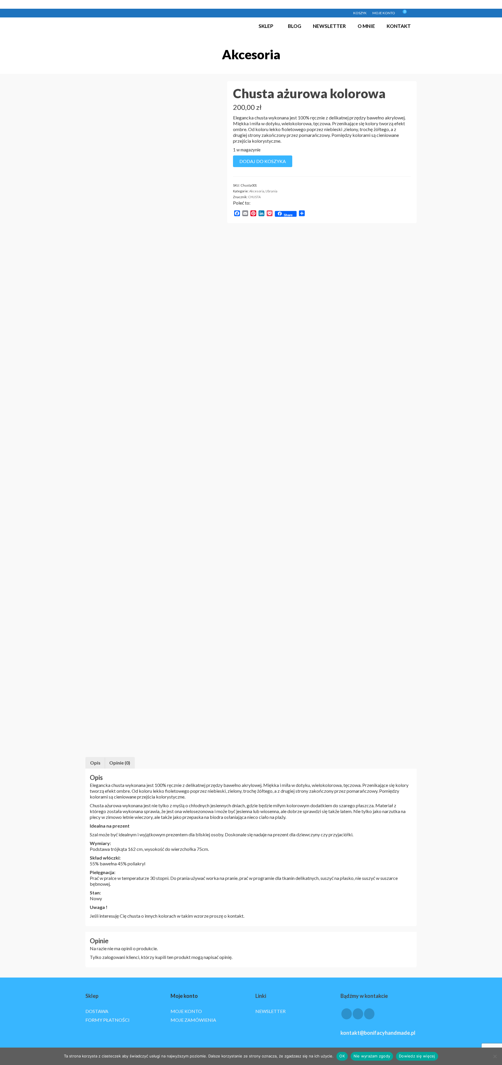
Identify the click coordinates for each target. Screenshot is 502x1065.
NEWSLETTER (270, 1011)
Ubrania (271, 191)
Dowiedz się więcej (417, 1056)
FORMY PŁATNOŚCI (107, 1020)
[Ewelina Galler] (151, 146)
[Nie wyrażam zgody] (495, 1056)
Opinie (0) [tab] (119, 762)
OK (342, 1056)
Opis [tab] (95, 762)
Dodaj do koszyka (262, 161)
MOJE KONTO (186, 1011)
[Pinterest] (369, 1013)
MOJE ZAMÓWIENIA (193, 1020)
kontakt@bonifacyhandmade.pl (377, 1033)
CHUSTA (254, 197)
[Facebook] (346, 1013)
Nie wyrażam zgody (372, 1056)
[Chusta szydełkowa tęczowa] (151, 545)
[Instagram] (358, 1013)
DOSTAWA (96, 1011)
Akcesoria (256, 191)
